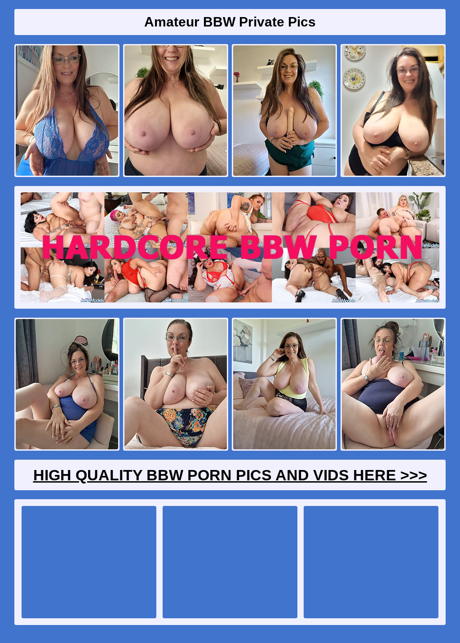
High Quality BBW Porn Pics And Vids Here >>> (230, 474)
